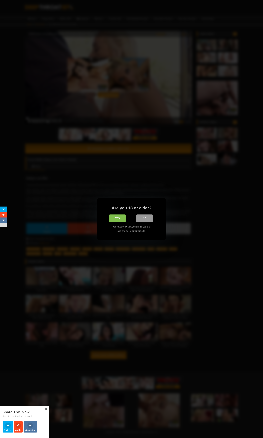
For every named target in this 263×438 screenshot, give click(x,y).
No (144, 218)
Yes (117, 218)
